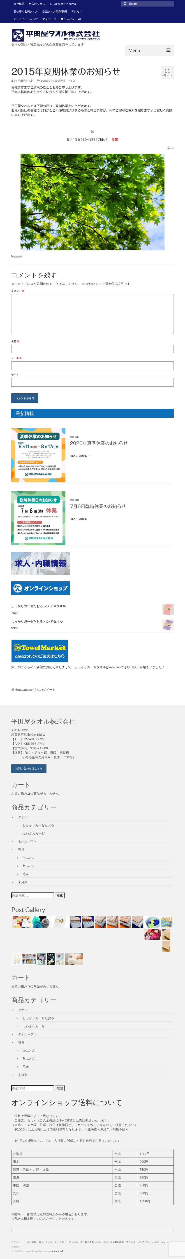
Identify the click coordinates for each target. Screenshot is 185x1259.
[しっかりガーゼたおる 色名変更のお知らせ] (59, 922)
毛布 (26, 874)
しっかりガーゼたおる (38, 825)
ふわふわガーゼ (34, 833)
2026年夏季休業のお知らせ (99, 443)
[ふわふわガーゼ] (59, 959)
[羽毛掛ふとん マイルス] (137, 922)
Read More (80, 455)
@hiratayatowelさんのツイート (33, 689)
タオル (23, 817)
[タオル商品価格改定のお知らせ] (40, 922)
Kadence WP (57, 1251)
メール (16, 358)
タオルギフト (27, 841)
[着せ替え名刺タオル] (41, 959)
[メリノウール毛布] (165, 946)
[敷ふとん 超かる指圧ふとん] (87, 922)
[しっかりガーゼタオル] (73, 959)
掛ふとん (29, 858)
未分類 (23, 882)
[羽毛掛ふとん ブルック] (100, 922)
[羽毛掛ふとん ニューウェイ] (124, 922)
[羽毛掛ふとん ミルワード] (112, 922)
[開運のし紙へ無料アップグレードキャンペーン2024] (20, 922)
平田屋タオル (25, 80)
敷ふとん (29, 866)
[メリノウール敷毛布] (165, 934)
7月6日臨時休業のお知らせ (98, 506)
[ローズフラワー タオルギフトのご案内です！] (152, 934)
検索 (60, 895)
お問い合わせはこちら (28, 768)
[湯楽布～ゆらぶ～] (50, 959)
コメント (17, 290)
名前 (15, 341)
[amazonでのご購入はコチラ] (92, 651)
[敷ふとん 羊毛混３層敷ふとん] (75, 922)
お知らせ (17, 256)
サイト (15, 374)
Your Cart (72, 19)
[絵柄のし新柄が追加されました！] (15, 959)
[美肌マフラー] (28, 959)
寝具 (21, 849)
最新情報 (60, 80)
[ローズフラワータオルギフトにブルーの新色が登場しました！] (151, 922)
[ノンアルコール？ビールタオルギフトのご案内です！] (166, 922)
